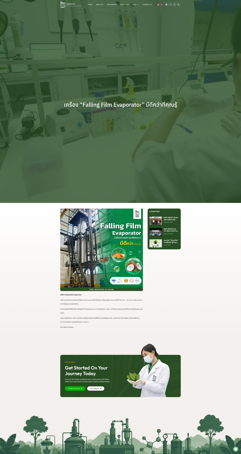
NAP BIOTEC (71, 4)
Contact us (147, 4)
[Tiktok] (178, 4)
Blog (134, 4)
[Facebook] (166, 4)
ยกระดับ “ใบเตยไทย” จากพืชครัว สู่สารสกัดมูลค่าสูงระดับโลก (171, 242)
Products (125, 4)
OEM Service (112, 4)
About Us (99, 4)
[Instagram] (174, 4)
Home (90, 4)
